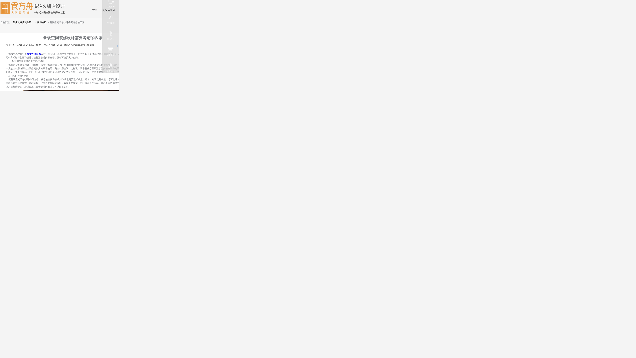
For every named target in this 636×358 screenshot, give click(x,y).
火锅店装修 (108, 10)
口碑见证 (125, 10)
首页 (94, 10)
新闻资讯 (41, 22)
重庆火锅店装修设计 (23, 22)
